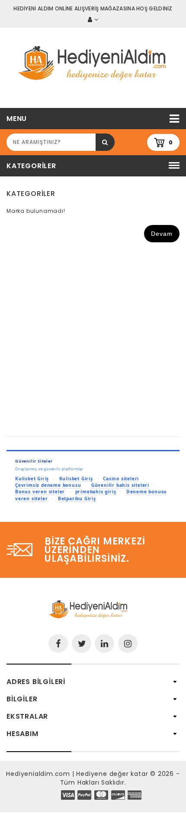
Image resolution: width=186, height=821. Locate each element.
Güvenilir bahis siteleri (120, 485)
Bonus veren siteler (40, 492)
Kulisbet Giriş (32, 479)
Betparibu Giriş (77, 498)
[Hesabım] (93, 19)
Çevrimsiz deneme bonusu (48, 485)
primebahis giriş (95, 492)
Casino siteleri (121, 479)
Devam (162, 233)
